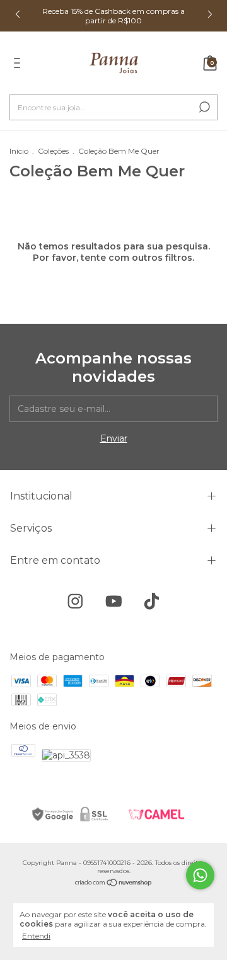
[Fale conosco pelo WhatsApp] (200, 875)
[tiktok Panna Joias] (151, 601)
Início (18, 151)
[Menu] (19, 65)
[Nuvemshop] (113, 884)
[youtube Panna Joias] (113, 601)
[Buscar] (203, 107)
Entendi (36, 935)
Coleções (53, 151)
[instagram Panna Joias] (75, 601)
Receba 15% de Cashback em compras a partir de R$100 (113, 15)
